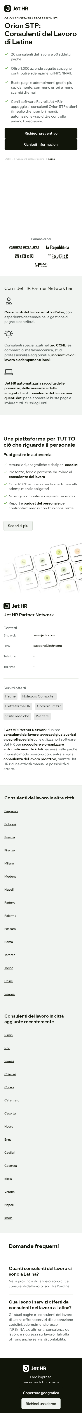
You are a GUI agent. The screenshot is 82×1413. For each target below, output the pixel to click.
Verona (9, 994)
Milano (9, 863)
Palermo (10, 915)
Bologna (10, 824)
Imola (8, 1218)
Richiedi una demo (41, 1403)
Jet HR (8, 158)
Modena (10, 876)
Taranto (10, 955)
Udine (8, 981)
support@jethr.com (47, 645)
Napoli (9, 889)
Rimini (8, 1035)
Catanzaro (11, 1100)
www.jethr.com (44, 635)
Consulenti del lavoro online (30, 158)
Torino (8, 968)
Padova (10, 902)
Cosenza (10, 1165)
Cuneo (9, 1087)
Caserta (10, 1113)
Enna (8, 1139)
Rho (7, 1048)
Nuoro (8, 1126)
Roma (8, 942)
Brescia (9, 837)
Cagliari (9, 1152)
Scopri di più (18, 525)
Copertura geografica (41, 1393)
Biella (8, 1178)
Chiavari (10, 1074)
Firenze (9, 850)
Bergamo (11, 811)
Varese (9, 1061)
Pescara (10, 928)
